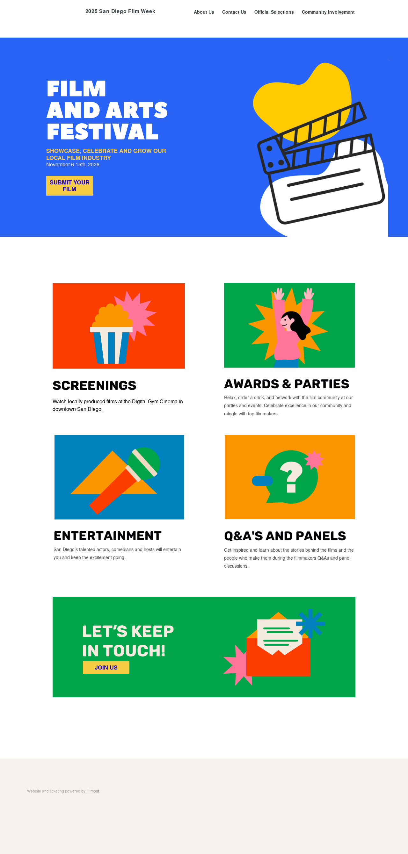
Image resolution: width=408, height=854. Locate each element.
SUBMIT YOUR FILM (70, 185)
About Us (204, 12)
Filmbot (92, 790)
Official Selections (274, 12)
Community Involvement (328, 12)
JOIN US (106, 667)
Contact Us (234, 12)
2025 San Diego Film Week (120, 11)
